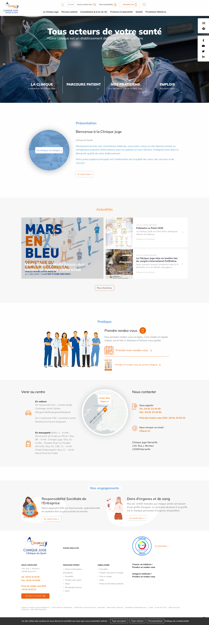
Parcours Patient (84, 84)
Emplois (167, 84)
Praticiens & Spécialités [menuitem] (121, 12)
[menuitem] (73, 570)
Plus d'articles (104, 288)
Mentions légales (115, 607)
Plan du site (161, 607)
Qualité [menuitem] (139, 12)
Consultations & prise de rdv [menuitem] (93, 12)
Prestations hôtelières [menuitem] (155, 12)
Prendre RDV (128, 5)
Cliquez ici (144, 430)
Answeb (101, 607)
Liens (150, 607)
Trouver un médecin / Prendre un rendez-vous (143, 565)
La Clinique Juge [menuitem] (51, 12)
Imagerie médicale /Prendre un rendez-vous (143, 575)
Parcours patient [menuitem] (69, 12)
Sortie (67, 591)
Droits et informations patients (111, 584)
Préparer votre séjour (73, 580)
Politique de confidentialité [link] (177, 621)
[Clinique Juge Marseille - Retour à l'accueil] (10, 7)
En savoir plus (84, 174)
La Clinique (42, 84)
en (72, 5)
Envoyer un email (33, 596)
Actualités (104, 209)
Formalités (69, 576)
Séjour (67, 584)
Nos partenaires (38, 609)
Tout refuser (137, 620)
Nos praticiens (125, 84)
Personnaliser (155, 620)
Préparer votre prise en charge (111, 573)
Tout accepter (119, 620)
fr (69, 5)
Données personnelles (136, 607)
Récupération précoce (73, 587)
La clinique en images (48, 150)
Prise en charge (106, 576)
